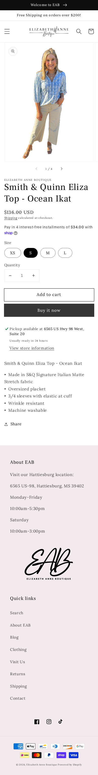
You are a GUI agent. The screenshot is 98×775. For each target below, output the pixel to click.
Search (16, 612)
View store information (32, 348)
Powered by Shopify (70, 764)
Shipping (10, 218)
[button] (7, 31)
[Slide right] (61, 168)
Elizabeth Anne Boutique (42, 764)
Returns (17, 673)
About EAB (20, 625)
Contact (18, 698)
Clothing (18, 649)
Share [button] (16, 424)
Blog (14, 637)
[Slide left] (36, 168)
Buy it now (49, 310)
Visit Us (17, 661)
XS (12, 252)
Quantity (12, 265)
